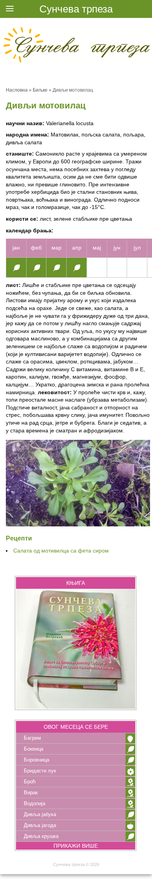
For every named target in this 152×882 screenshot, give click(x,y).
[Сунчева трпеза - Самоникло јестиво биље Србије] (76, 44)
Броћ (29, 782)
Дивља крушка (41, 836)
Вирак (31, 792)
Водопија (34, 803)
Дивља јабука (40, 814)
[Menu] (10, 10)
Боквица (33, 749)
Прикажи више (75, 846)
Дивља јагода (40, 825)
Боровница (36, 760)
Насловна (17, 90)
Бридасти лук (40, 771)
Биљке (40, 90)
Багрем (32, 738)
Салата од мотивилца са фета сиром (61, 550)
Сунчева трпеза (76, 9)
